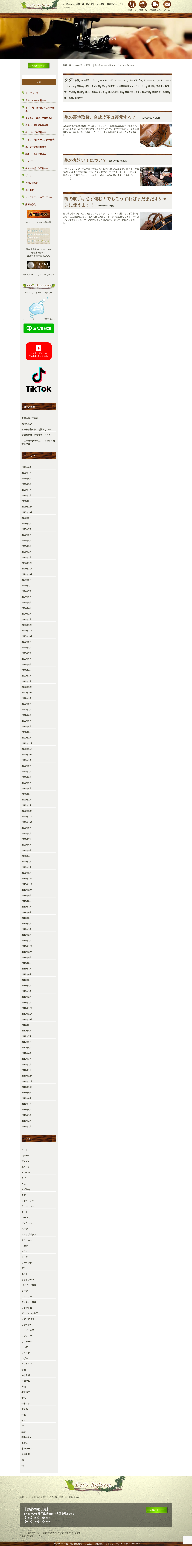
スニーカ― (27, 1240)
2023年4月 (27, 670)
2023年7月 (27, 653)
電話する (132, 10)
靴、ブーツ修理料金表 (35, 147)
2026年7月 (27, 473)
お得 (77, 80)
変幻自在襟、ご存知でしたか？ (36, 435)
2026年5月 (27, 484)
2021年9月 (27, 760)
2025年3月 (27, 546)
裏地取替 (156, 92)
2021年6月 (27, 777)
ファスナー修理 (29, 1302)
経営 (24, 1432)
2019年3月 (27, 929)
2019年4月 (27, 924)
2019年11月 (27, 884)
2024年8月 (27, 586)
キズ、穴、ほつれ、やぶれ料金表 (39, 109)
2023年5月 (27, 664)
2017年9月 (27, 1025)
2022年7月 (27, 709)
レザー (25, 1358)
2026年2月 (27, 501)
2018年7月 (27, 969)
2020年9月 (27, 828)
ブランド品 (27, 1308)
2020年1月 (27, 873)
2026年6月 (27, 478)
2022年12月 (27, 687)
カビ (24, 1178)
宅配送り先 (155, 10)
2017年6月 (27, 1042)
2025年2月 (27, 552)
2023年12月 (27, 625)
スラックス (27, 1251)
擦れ (24, 1398)
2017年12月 (27, 1008)
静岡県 (166, 92)
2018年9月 (27, 957)
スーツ (25, 1229)
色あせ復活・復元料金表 (36, 168)
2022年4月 (27, 726)
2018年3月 (27, 991)
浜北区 (151, 86)
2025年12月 (27, 507)
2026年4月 (27, 490)
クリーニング (28, 1206)
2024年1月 (27, 619)
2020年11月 (27, 817)
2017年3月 (27, 1059)
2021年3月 (27, 794)
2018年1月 (27, 1002)
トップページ (31, 93)
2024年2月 (27, 614)
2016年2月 (27, 1121)
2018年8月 (27, 963)
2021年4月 (27, 788)
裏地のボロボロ (115, 92)
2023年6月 (27, 659)
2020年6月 (27, 845)
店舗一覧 (143, 10)
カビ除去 (26, 1189)
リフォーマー (28, 1336)
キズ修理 (85, 80)
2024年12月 (27, 563)
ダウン (25, 1268)
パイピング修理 (29, 1285)
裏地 (87, 92)
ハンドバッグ (106, 80)
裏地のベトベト (99, 92)
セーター (26, 1257)
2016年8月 (27, 1098)
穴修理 (72, 92)
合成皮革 (26, 1381)
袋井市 (80, 92)
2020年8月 (27, 833)
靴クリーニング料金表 (35, 154)
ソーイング (27, 1263)
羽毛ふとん (27, 1437)
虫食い (25, 1443)
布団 (24, 1386)
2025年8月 (27, 524)
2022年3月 (27, 732)
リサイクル (27, 1325)
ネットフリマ (28, 1279)
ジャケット (27, 1223)
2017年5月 (27, 1048)
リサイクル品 (28, 1330)
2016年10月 (27, 1087)
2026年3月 (27, 495)
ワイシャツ (27, 1364)
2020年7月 (27, 839)
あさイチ (26, 1167)
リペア (25, 1347)
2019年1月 (27, 940)
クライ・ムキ (28, 1201)
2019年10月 (27, 890)
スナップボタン (29, 1234)
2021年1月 (27, 805)
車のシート (27, 1448)
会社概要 (29, 190)
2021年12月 (27, 743)
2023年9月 (27, 642)
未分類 (25, 1409)
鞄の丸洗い (27, 424)
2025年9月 (27, 518)
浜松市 (159, 86)
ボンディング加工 (30, 1313)
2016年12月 (27, 1076)
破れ (24, 1420)
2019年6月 (27, 912)
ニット (25, 1274)
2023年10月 (27, 636)
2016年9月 (27, 1093)
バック (95, 80)
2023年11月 (27, 631)
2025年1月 (27, 557)
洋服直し (112, 86)
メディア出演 (28, 1319)
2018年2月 (27, 997)
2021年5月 (27, 783)
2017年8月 (27, 1031)
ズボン (25, 1246)
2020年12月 (27, 811)
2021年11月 (27, 749)
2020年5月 (27, 850)
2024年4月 (27, 608)
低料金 (80, 86)
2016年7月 (27, 1104)
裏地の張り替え (132, 92)
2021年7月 (27, 771)
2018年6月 (27, 974)
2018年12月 (27, 946)
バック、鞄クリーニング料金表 (39, 139)
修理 (24, 1370)
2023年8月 (27, 647)
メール (167, 10)
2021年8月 (27, 766)
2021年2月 (27, 800)
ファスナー (27, 1296)
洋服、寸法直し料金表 (35, 100)
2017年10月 (27, 1019)
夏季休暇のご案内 (30, 418)
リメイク (29, 161)
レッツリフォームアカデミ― (38, 197)
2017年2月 (27, 1064)
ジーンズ (26, 1217)
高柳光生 (79, 98)
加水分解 (26, 1375)
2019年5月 (27, 918)
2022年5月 (27, 721)
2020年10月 (27, 822)
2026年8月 (27, 467)
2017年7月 (27, 1036)
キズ (24, 1195)
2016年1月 (27, 1126)
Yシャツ (25, 1161)
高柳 (71, 98)
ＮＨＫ (25, 1150)
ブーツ (25, 1291)
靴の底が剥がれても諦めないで (36, 429)
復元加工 (26, 1392)
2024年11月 (27, 569)
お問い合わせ (31, 183)
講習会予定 (30, 204)
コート (25, 1212)
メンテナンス (121, 80)
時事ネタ (26, 1403)
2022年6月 (27, 715)
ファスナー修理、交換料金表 (38, 118)
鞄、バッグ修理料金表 (35, 132)
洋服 (24, 1415)
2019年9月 (27, 895)
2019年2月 (27, 935)
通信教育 (26, 1454)
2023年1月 (27, 681)
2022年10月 (27, 693)
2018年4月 (27, 986)
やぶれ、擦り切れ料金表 (36, 125)
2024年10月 (27, 574)
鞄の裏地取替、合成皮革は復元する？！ (102, 117)
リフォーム (27, 1341)
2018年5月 (27, 980)
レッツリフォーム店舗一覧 (38, 222)
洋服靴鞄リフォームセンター (132, 86)
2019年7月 (27, 907)
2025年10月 (27, 512)
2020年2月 (27, 867)
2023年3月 (27, 676)
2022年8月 (27, 704)
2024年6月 (27, 597)
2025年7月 (27, 529)
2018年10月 (27, 952)
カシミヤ (26, 1172)
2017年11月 (27, 1014)
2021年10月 (27, 755)
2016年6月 (27, 1109)
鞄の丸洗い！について (85, 160)
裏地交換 (146, 92)
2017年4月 (27, 1053)
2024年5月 (27, 602)
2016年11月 (27, 1081)
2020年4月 (27, 856)
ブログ (28, 176)
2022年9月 (27, 698)
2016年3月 (27, 1115)
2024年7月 (27, 591)
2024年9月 (27, 580)
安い (104, 86)
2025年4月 (27, 540)
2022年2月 (27, 738)
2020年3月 (27, 862)
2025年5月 (27, 535)
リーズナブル (135, 80)
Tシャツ (25, 1155)
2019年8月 (27, 901)
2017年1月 (27, 1070)
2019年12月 (27, 878)
